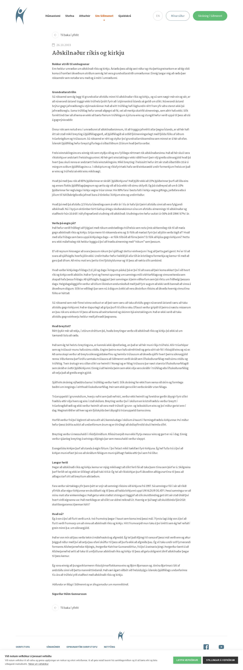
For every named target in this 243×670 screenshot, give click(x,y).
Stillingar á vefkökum (220, 660)
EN (158, 16)
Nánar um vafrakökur (38, 664)
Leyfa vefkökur (187, 660)
